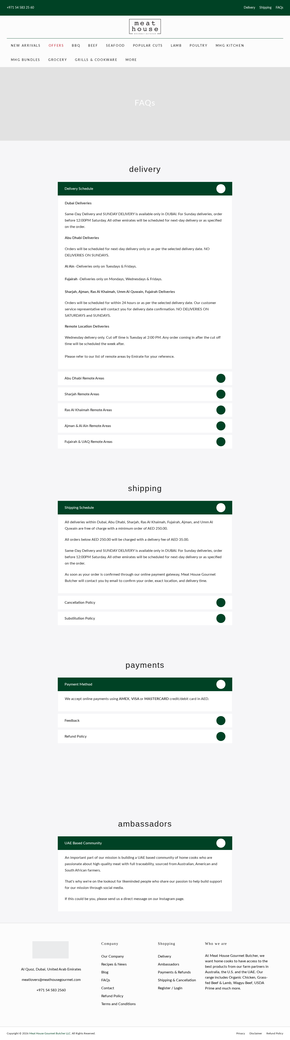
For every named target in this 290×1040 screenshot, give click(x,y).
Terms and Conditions (118, 1004)
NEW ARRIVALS (26, 45)
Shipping (265, 7)
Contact (107, 988)
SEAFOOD (115, 45)
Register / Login (170, 988)
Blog (104, 972)
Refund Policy (112, 996)
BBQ (76, 45)
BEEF (93, 45)
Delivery (249, 7)
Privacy (240, 1033)
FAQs (279, 7)
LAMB (176, 45)
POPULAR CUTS (148, 45)
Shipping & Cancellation (177, 980)
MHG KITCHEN (230, 45)
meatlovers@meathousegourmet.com (51, 980)
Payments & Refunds (174, 972)
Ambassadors (168, 964)
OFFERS (56, 45)
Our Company (112, 956)
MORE (131, 60)
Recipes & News (114, 964)
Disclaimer (255, 1033)
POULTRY (199, 45)
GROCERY (57, 60)
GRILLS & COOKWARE (96, 60)
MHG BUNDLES (26, 60)
